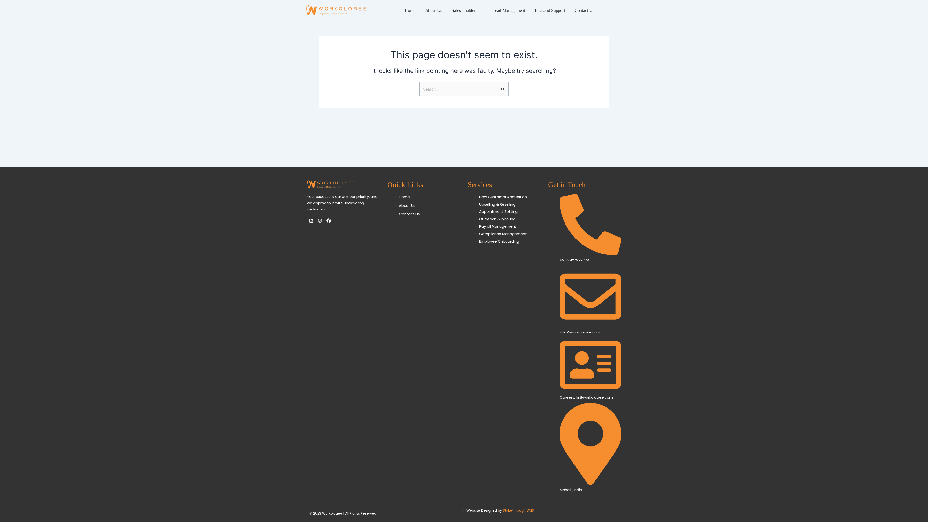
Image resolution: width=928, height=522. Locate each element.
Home (410, 10)
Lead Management (509, 10)
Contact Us (584, 10)
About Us (433, 10)
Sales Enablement (467, 10)
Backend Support (550, 10)
